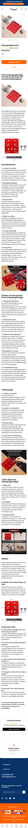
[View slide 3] (16, 754)
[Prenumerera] (23, 792)
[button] (5, 48)
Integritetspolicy (15, 819)
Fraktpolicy (14, 821)
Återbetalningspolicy (7, 819)
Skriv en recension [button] (14, 729)
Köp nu (14, 67)
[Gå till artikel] (9, 40)
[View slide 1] (12, 754)
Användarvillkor (22, 819)
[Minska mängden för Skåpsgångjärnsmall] (3, 57)
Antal (2, 54)
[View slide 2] (14, 754)
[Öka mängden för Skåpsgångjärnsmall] (9, 57)
